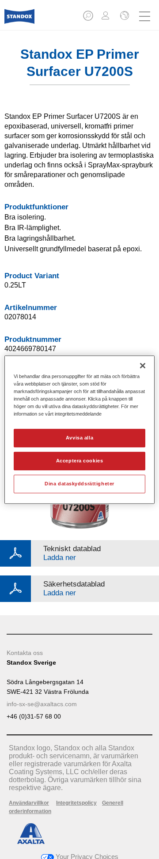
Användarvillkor (29, 803)
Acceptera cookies (79, 460)
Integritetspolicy (76, 803)
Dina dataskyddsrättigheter (79, 483)
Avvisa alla (79, 437)
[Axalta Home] (19, 20)
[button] (89, 18)
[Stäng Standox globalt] (123, 16)
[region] (79, 429)
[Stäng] (142, 365)
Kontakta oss (25, 652)
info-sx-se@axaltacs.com (42, 704)
